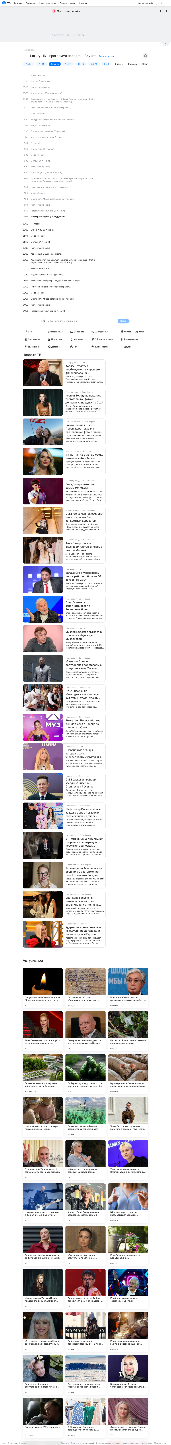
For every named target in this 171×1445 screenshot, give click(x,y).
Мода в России (38, 75)
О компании (12, 1443)
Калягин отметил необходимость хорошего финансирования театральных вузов (82, 369)
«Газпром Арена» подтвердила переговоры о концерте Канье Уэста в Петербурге (83, 665)
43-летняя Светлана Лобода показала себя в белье (84, 456)
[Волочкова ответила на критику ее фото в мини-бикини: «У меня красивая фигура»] (43, 1246)
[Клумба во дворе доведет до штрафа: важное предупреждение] (128, 1246)
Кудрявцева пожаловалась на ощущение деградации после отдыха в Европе (83, 931)
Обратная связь (160, 1443)
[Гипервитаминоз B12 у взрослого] (43, 1418)
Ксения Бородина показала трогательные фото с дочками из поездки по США (84, 399)
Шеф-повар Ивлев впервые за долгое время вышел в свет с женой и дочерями (83, 812)
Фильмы (119, 64)
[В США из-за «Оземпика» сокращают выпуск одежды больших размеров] (85, 1418)
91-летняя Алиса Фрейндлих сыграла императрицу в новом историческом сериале (84, 842)
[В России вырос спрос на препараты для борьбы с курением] (128, 1203)
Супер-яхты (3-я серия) (42, 149)
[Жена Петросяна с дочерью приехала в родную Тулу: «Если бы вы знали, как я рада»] (128, 1117)
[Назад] (160, 11)
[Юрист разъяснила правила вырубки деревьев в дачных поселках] (128, 1332)
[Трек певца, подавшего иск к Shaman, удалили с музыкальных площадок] (128, 1160)
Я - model (35, 143)
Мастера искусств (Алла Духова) (47, 137)
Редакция (65, 1443)
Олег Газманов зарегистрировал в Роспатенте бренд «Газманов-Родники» (79, 606)
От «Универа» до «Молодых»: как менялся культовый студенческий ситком (82, 694)
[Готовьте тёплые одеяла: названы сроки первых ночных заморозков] (128, 1031)
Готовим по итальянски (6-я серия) (48, 131)
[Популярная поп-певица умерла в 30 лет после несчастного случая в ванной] (43, 988)
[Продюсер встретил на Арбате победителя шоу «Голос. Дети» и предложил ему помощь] (85, 1289)
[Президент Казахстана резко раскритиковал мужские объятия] (128, 988)
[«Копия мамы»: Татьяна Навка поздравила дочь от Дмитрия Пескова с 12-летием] (43, 1289)
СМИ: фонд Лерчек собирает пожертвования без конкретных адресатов (84, 517)
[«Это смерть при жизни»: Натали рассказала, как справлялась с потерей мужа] (43, 1332)
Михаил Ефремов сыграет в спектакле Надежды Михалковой (83, 635)
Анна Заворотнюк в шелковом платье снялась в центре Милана (83, 547)
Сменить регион (106, 56)
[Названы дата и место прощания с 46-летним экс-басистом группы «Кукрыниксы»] (43, 1203)
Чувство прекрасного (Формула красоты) (51, 107)
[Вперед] (166, 11)
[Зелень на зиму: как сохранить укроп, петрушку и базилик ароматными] (43, 1074)
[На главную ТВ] (8, 3)
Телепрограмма (29, 50)
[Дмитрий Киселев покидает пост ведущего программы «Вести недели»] (85, 1031)
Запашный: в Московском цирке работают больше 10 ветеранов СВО (83, 576)
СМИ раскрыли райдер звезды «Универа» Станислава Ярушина (80, 783)
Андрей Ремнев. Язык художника (47, 274)
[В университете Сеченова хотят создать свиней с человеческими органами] (128, 1074)
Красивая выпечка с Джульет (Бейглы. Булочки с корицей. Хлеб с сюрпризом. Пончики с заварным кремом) (63, 100)
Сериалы (132, 64)
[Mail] (4, 3)
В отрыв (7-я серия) (40, 81)
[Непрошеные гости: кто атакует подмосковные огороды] (43, 1117)
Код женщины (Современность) (46, 93)
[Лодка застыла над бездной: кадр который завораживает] (85, 1117)
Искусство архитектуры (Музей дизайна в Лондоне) (56, 280)
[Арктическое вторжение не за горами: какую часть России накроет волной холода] (85, 1375)
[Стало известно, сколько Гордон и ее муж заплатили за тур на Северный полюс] (128, 1418)
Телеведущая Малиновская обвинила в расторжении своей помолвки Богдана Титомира (83, 872)
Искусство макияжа (40, 87)
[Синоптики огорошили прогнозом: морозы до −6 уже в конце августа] (85, 1332)
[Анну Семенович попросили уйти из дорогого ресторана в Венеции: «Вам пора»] (43, 1031)
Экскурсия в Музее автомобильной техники (52, 119)
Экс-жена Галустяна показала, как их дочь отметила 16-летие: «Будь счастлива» (82, 901)
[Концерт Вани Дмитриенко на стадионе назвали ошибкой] (85, 1203)
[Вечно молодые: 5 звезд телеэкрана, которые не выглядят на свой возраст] (128, 1375)
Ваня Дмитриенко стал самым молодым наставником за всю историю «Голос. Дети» (84, 488)
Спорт (145, 64)
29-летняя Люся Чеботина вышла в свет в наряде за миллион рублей (82, 724)
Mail (4, 1443)
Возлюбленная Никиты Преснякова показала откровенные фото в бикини (83, 428)
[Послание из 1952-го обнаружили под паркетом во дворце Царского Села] (85, 988)
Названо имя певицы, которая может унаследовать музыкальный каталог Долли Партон (83, 753)
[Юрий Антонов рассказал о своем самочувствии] (128, 1289)
